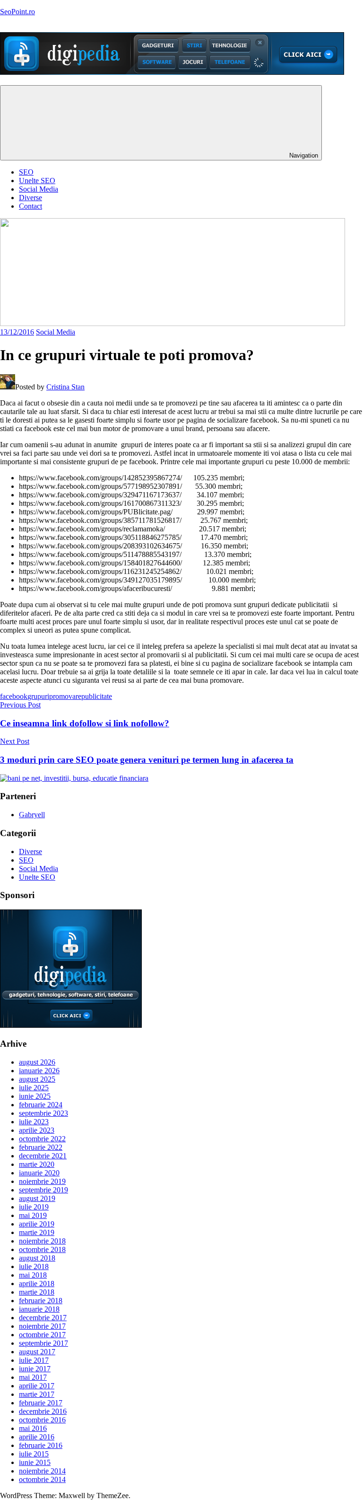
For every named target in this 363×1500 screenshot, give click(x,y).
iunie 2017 (35, 1369)
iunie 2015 (35, 1462)
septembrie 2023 (43, 1113)
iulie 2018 (34, 1266)
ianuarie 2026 (39, 1071)
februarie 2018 (40, 1301)
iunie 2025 (35, 1096)
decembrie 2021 (43, 1156)
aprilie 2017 (36, 1386)
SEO (26, 172)
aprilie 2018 (36, 1283)
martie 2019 (36, 1232)
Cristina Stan (65, 387)
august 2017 (37, 1352)
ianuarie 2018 (39, 1309)
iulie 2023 (34, 1122)
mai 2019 (33, 1215)
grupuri (38, 696)
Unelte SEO (37, 180)
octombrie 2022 (42, 1139)
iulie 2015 (34, 1454)
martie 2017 (36, 1394)
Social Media (38, 189)
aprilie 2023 (36, 1130)
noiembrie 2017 (42, 1326)
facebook (13, 696)
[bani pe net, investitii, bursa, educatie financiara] (74, 778)
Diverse (30, 198)
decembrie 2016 (43, 1411)
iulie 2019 (34, 1207)
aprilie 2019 (36, 1224)
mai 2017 (33, 1377)
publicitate (96, 696)
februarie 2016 (40, 1445)
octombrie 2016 (42, 1420)
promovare (65, 696)
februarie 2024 (40, 1105)
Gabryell (32, 815)
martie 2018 (36, 1292)
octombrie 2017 (42, 1335)
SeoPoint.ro (17, 12)
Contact (30, 206)
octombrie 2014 (42, 1479)
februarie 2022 (40, 1147)
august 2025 (37, 1079)
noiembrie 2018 (42, 1241)
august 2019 (37, 1198)
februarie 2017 (40, 1403)
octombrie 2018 (42, 1249)
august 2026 (37, 1062)
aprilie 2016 (36, 1437)
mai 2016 (33, 1428)
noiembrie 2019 (42, 1181)
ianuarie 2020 (39, 1173)
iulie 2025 (34, 1088)
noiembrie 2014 (42, 1471)
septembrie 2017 (43, 1343)
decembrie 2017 (43, 1318)
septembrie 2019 (43, 1190)
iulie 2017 (34, 1360)
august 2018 (37, 1258)
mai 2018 (33, 1275)
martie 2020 (36, 1164)
